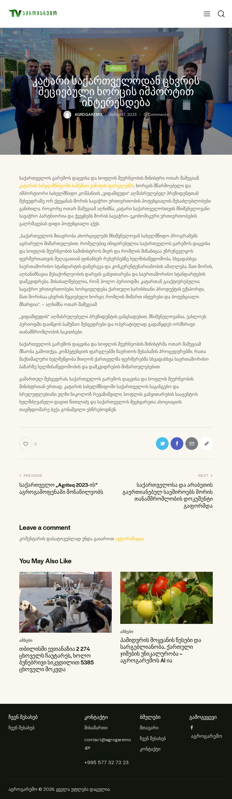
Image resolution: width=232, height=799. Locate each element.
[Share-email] (191, 443)
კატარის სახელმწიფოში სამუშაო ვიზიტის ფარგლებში (76, 186)
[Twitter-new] (162, 443)
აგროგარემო (22, 789)
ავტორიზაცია (129, 539)
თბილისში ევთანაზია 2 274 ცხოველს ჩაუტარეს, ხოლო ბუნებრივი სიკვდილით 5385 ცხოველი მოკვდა (56, 659)
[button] (207, 14)
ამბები (116, 68)
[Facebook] (177, 443)
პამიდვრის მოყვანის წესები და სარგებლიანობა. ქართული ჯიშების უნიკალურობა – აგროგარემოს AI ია (160, 650)
